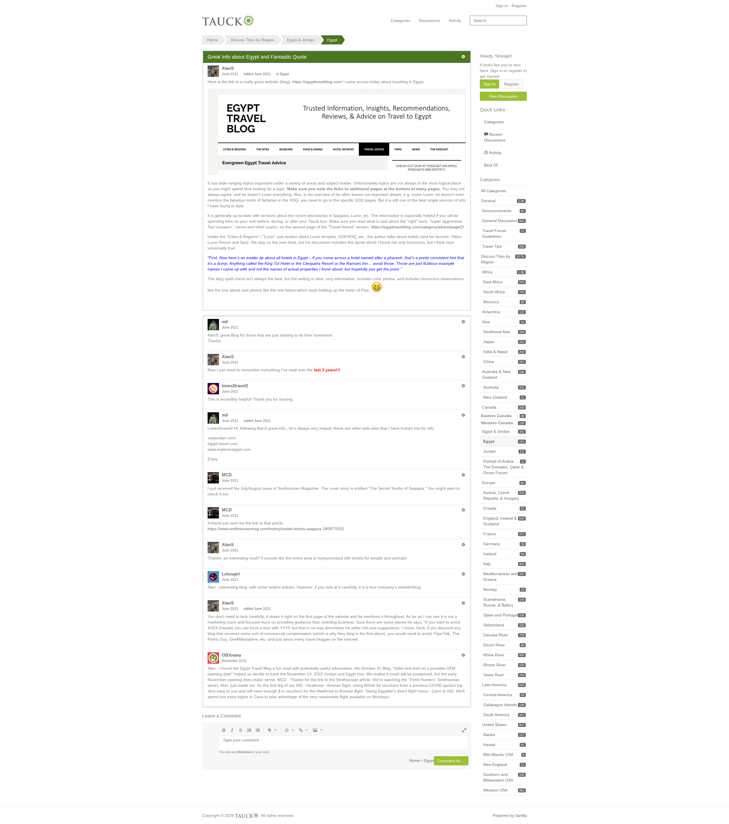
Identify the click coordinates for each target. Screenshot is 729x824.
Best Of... (492, 165)
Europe (503, 482)
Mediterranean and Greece (503, 576)
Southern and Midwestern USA (503, 777)
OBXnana (231, 655)
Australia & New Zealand (503, 374)
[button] (463, 56)
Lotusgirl (231, 573)
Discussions (429, 20)
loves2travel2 (235, 385)
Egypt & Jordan (503, 431)
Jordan (503, 451)
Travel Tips (503, 246)
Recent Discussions (494, 137)
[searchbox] (498, 20)
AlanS (228, 68)
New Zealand (503, 397)
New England (503, 764)
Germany (503, 544)
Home (414, 760)
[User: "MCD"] (213, 477)
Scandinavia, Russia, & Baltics (503, 602)
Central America (503, 694)
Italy (503, 563)
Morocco (503, 302)
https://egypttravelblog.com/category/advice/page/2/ (417, 227)
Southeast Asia (503, 331)
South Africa (503, 292)
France (503, 534)
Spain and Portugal (503, 615)
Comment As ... (451, 761)
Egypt (284, 74)
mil (225, 321)
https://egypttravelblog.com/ (317, 81)
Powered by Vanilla (510, 815)
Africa (503, 272)
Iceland (503, 554)
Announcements (503, 210)
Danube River (503, 635)
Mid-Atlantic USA (503, 754)
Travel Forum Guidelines (503, 233)
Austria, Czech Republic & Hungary (503, 495)
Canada (503, 407)
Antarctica (503, 311)
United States (503, 724)
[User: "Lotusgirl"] (213, 577)
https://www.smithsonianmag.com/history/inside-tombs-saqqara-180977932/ (276, 528)
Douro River (503, 645)
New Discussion (503, 96)
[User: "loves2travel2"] (213, 388)
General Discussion (503, 220)
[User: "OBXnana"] (213, 658)
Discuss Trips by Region (502, 259)
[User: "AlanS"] (213, 71)
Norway (503, 589)
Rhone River (503, 665)
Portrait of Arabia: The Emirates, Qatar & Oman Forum (503, 467)
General (502, 200)
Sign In (501, 5)
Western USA (503, 790)
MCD (227, 474)
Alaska (503, 734)
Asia (503, 321)
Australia (503, 387)
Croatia (503, 508)
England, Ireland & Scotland (503, 521)
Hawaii (503, 744)
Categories (400, 20)
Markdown (244, 752)
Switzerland (503, 625)
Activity (455, 20)
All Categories (493, 190)
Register (519, 5)
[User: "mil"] (213, 324)
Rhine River (503, 655)
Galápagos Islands (503, 704)
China (503, 361)
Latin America (503, 684)
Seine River (503, 675)
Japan (503, 341)
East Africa (503, 282)
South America (503, 714)
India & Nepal (503, 351)
